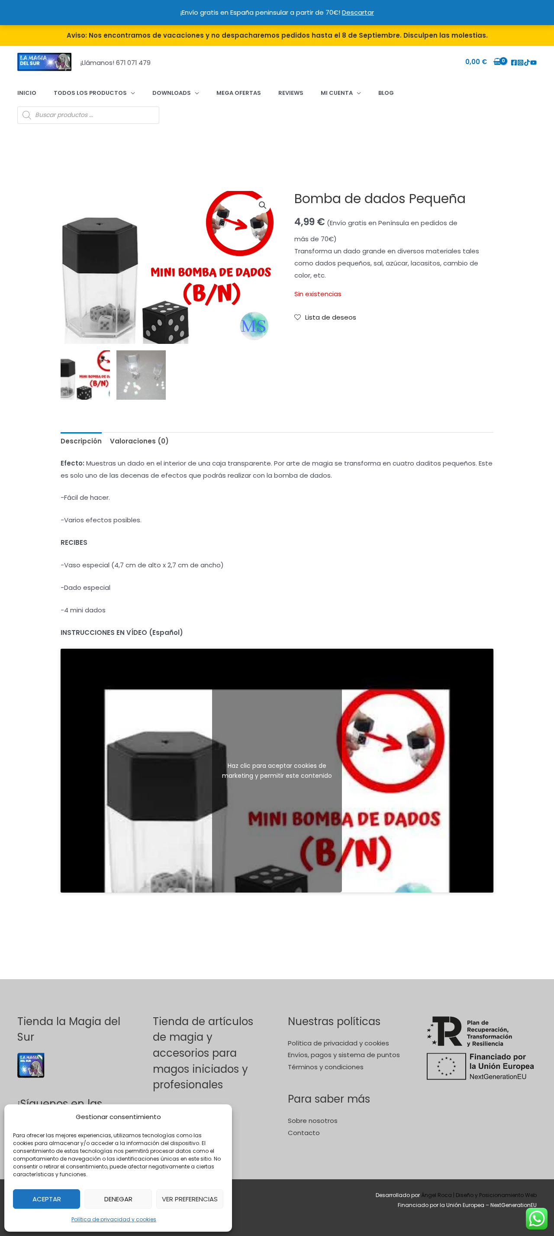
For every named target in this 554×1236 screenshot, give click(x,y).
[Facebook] (514, 62)
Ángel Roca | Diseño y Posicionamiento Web (479, 1195)
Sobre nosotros (313, 1120)
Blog (386, 93)
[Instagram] (520, 62)
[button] (263, 205)
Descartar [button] (358, 12)
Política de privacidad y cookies (113, 1219)
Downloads (171, 93)
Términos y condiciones (326, 1066)
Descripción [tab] (81, 441)
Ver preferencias (190, 1199)
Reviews (290, 93)
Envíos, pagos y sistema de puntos (344, 1054)
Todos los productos (90, 93)
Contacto (304, 1132)
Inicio (26, 93)
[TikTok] (527, 62)
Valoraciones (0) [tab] (139, 441)
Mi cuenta (337, 93)
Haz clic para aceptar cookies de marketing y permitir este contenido (277, 770)
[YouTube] (533, 62)
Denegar (118, 1199)
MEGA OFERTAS (238, 93)
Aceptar (46, 1199)
